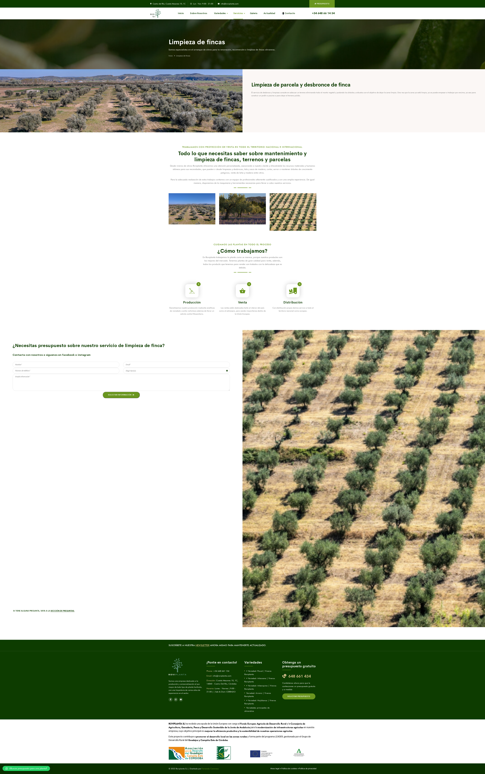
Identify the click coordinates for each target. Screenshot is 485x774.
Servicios (238, 13)
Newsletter (203, 645)
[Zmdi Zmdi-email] (181, 700)
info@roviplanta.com (230, 4)
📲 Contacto (288, 13)
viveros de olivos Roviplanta (190, 166)
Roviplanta (210, 257)
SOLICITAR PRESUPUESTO (298, 696)
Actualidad (269, 13)
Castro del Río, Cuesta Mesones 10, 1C (169, 4)
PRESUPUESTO (323, 4)
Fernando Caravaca (210, 769)
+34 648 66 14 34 (323, 13)
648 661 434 (299, 676)
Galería (253, 13)
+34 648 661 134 (221, 671)
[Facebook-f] (171, 700)
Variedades (220, 13)
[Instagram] (176, 700)
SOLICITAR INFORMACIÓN (119, 395)
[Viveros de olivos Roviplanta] (155, 13)
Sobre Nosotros (198, 13)
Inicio (181, 13)
